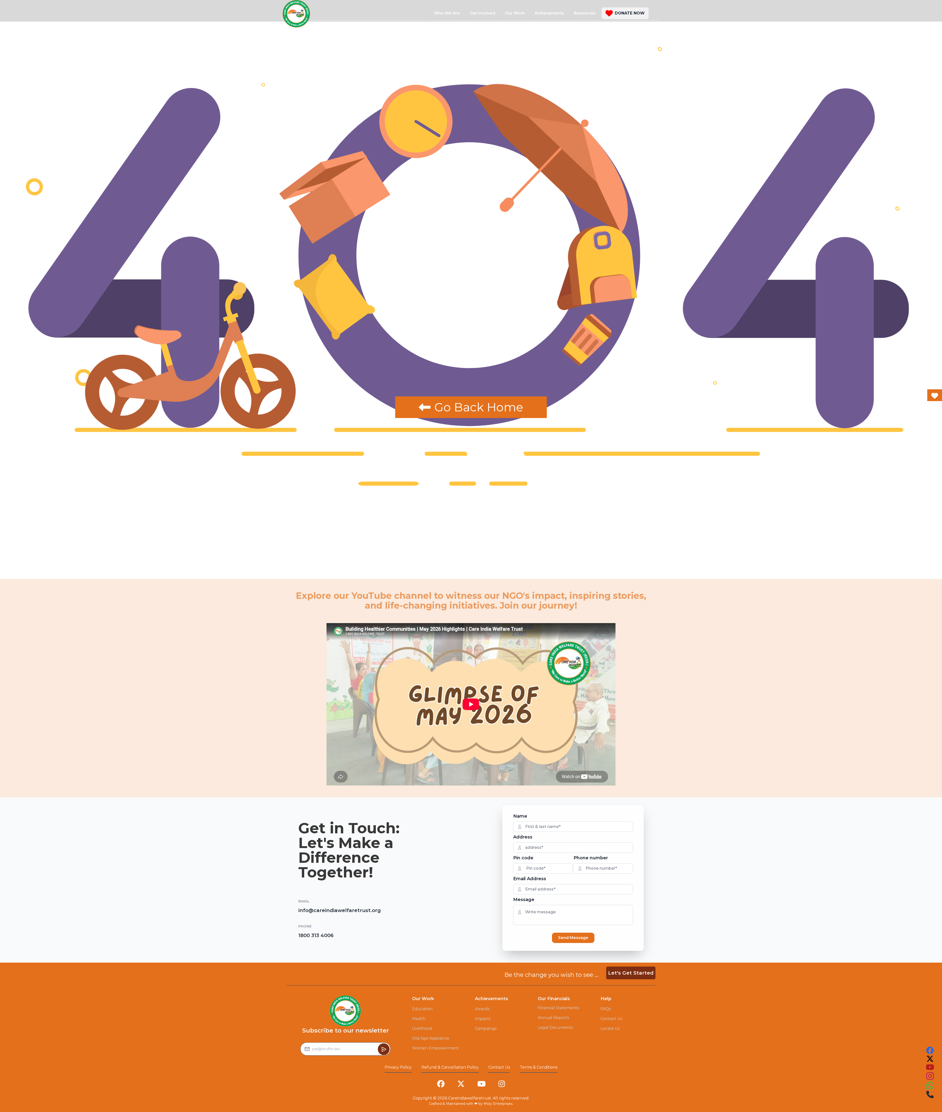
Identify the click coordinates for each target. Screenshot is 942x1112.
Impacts (483, 1018)
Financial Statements (558, 1008)
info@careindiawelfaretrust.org (339, 910)
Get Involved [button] (482, 13)
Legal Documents (555, 1027)
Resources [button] (585, 13)
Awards (482, 1009)
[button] (625, 13)
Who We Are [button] (447, 13)
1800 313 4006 (316, 935)
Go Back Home (478, 407)
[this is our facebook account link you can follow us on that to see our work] (930, 1050)
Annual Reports (553, 1017)
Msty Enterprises (498, 1103)
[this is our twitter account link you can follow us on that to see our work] (930, 1058)
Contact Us (611, 1018)
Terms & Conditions (538, 1067)
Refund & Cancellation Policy (450, 1067)
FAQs (606, 1009)
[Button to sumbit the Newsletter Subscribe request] (384, 1049)
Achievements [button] (549, 13)
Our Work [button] (515, 13)
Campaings (486, 1028)
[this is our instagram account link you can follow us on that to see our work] (930, 1076)
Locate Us (610, 1028)
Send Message (573, 937)
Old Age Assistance (430, 1038)
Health (419, 1018)
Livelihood (422, 1028)
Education (422, 1009)
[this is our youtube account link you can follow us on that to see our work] (930, 1067)
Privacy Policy (398, 1067)
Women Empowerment (435, 1048)
